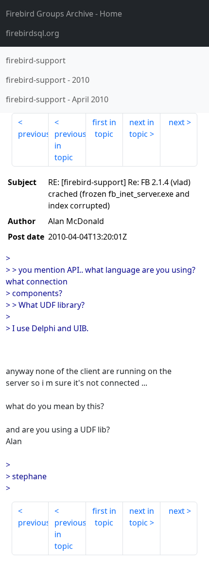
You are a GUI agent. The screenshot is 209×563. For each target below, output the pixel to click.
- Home (64, 13)
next (177, 122)
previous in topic (70, 146)
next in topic (141, 128)
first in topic (104, 128)
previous (33, 134)
